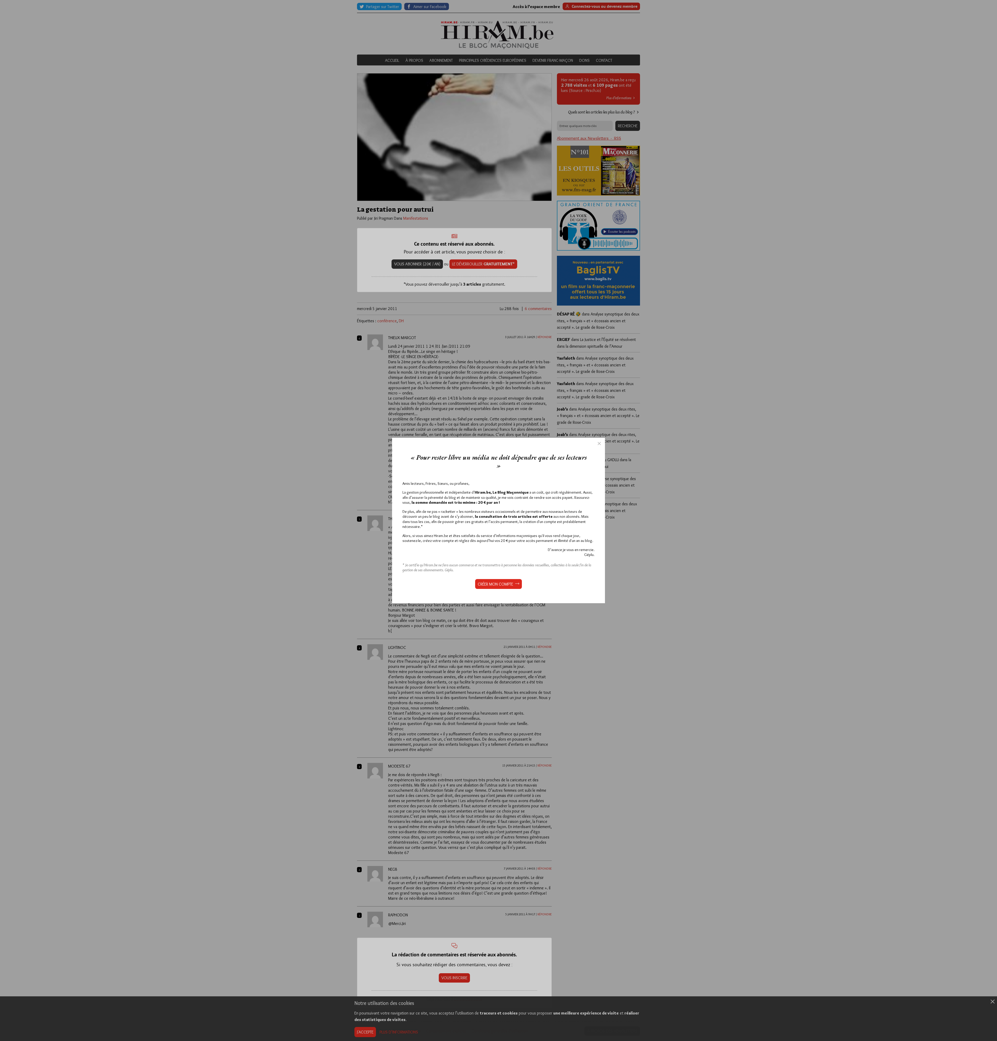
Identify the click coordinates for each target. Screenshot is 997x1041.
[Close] (599, 443)
